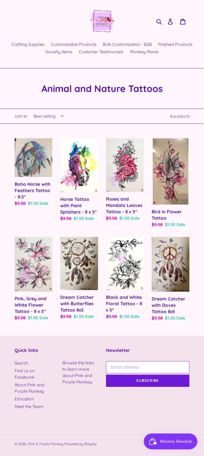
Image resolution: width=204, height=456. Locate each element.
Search (21, 363)
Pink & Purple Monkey (45, 444)
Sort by (21, 116)
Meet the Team (29, 406)
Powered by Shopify (80, 444)
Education (24, 398)
